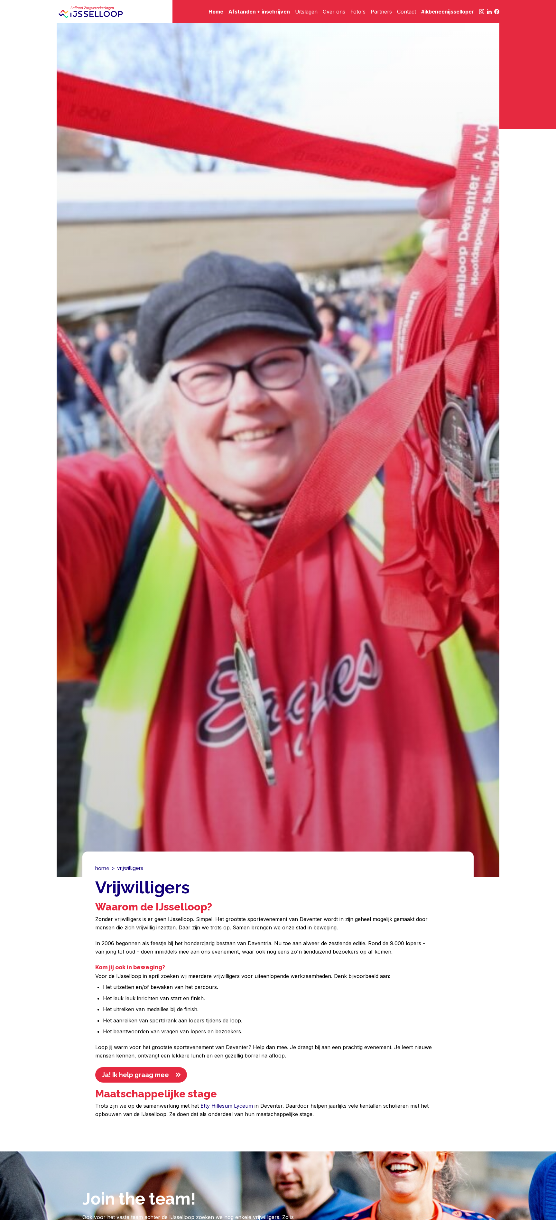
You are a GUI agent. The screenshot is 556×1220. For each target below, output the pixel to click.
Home (215, 11)
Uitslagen (306, 11)
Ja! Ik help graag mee (135, 1075)
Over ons (334, 11)
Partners (381, 11)
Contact (406, 11)
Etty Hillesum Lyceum (226, 1106)
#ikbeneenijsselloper (447, 11)
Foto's (358, 11)
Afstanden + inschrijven (259, 11)
